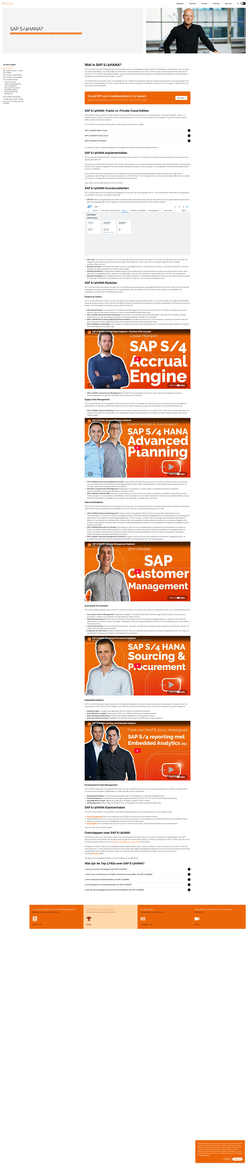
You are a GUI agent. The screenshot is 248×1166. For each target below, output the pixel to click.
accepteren (237, 1159)
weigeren (227, 1159)
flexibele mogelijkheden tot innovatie (126, 842)
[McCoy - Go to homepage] (7, 3)
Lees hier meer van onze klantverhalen (98, 827)
